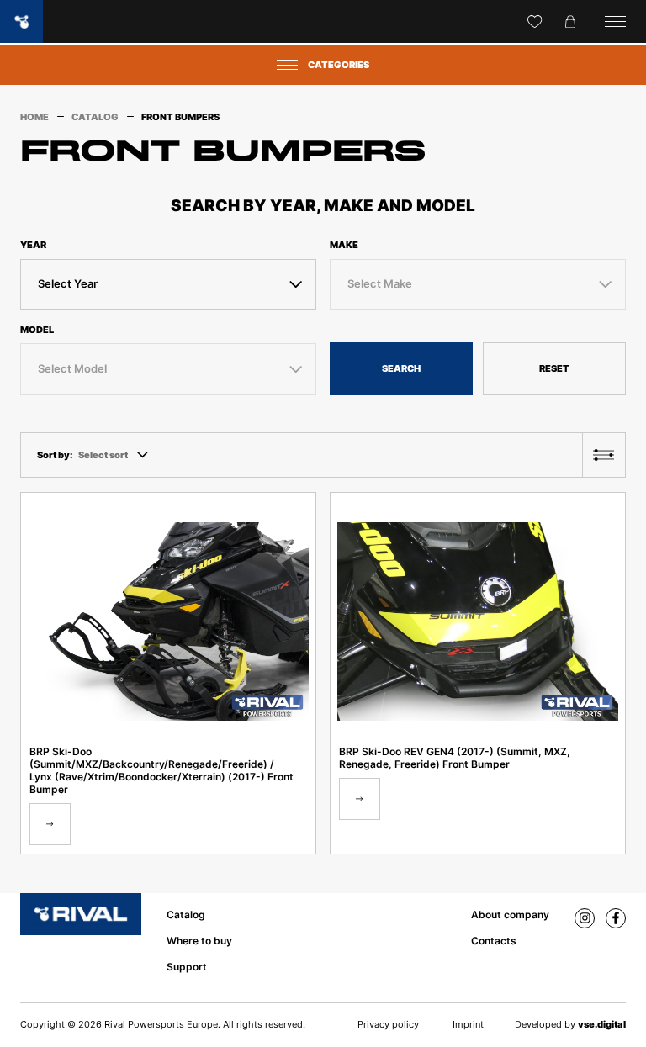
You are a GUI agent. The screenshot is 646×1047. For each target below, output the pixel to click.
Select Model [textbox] (72, 368)
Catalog (95, 117)
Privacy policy (388, 1024)
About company (510, 914)
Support (187, 966)
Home (34, 117)
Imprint (468, 1024)
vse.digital (602, 1024)
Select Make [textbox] (379, 284)
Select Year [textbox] (68, 284)
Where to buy (199, 940)
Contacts (493, 940)
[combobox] (168, 284)
